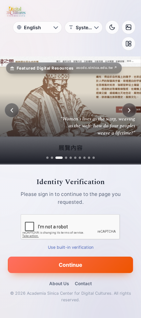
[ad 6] (75, 158)
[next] (129, 110)
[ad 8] (84, 158)
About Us (59, 283)
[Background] (128, 27)
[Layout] (128, 44)
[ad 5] (71, 158)
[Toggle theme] (112, 27)
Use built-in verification (70, 247)
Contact (83, 283)
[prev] (12, 110)
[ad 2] (52, 158)
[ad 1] (47, 158)
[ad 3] (56, 158)
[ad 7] (80, 158)
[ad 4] (63, 158)
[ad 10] (93, 158)
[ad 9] (89, 158)
